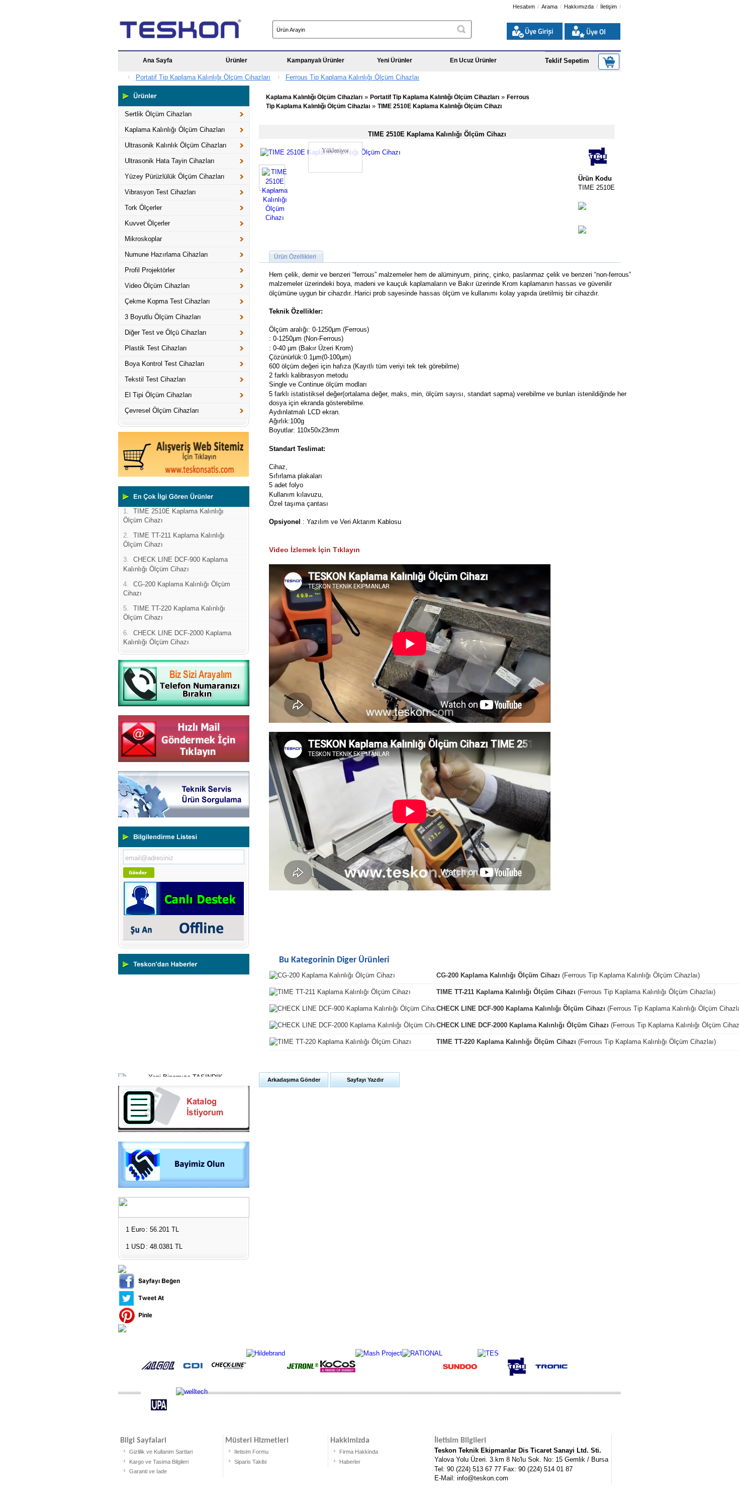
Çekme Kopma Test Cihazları (167, 301)
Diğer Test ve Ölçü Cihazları (166, 332)
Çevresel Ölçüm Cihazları (162, 410)
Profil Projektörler (150, 270)
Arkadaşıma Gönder (293, 1080)
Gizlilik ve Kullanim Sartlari (161, 1452)
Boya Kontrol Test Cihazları (165, 363)
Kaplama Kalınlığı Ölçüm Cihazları (175, 129)
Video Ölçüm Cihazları (157, 285)
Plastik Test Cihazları (156, 348)
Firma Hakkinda (358, 1452)
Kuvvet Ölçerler (147, 223)
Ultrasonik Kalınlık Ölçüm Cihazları (176, 145)
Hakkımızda (579, 7)
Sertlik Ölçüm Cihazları (158, 114)
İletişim (608, 7)
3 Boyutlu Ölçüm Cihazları (163, 317)
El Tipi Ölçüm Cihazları (158, 395)
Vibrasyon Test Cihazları (160, 192)
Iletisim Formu (251, 1452)
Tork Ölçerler (143, 207)
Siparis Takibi (250, 1462)
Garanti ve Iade (148, 1471)
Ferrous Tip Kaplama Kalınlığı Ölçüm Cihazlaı (352, 77)
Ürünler (236, 60)
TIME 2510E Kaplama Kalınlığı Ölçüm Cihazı (440, 106)
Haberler (349, 1462)
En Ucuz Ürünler (473, 60)
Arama (549, 7)
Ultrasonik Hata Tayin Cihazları (170, 161)
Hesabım (524, 7)
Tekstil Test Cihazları (155, 379)
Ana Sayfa (157, 60)
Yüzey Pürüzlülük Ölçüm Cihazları (175, 176)
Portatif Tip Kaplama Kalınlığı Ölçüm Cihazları (203, 77)
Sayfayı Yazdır (365, 1080)
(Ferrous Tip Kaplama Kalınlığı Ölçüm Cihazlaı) (568, 975)
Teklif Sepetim (567, 60)
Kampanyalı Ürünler (315, 60)
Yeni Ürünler (394, 60)
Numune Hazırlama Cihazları (166, 254)
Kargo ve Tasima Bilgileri (159, 1462)
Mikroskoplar (143, 239)
